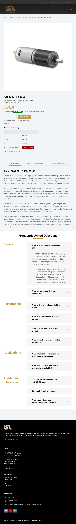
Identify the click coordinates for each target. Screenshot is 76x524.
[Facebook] (6, 510)
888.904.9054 (13, 501)
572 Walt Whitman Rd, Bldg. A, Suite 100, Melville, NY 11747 (25, 504)
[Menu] (71, 9)
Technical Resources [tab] (58, 163)
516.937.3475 (12, 497)
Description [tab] (15, 163)
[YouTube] (10, 510)
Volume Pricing (28, 147)
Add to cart (24, 117)
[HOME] (4, 17)
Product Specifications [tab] (35, 163)
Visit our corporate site (11, 439)
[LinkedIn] (15, 510)
